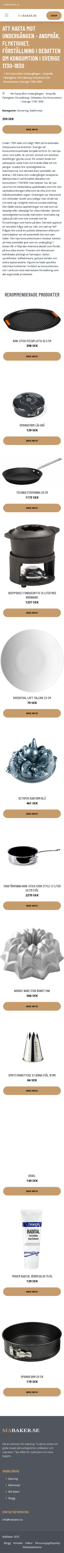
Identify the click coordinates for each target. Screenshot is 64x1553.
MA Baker (14, 1491)
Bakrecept (14, 1485)
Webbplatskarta (32, 1547)
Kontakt (18, 1543)
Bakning (13, 1478)
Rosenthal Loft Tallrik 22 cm (32, 698)
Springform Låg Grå (32, 425)
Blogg (11, 1498)
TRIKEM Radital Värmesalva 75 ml (32, 1276)
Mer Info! (32, 129)
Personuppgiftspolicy (47, 1543)
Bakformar (36, 110)
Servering (23, 110)
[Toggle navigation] (6, 15)
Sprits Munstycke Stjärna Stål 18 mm (32, 1075)
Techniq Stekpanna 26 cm (32, 492)
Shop (54, 15)
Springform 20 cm (32, 1377)
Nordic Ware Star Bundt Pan (32, 991)
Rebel (32, 1176)
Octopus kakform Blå (32, 798)
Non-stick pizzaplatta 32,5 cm (32, 341)
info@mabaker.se (11, 4)
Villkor (29, 1543)
